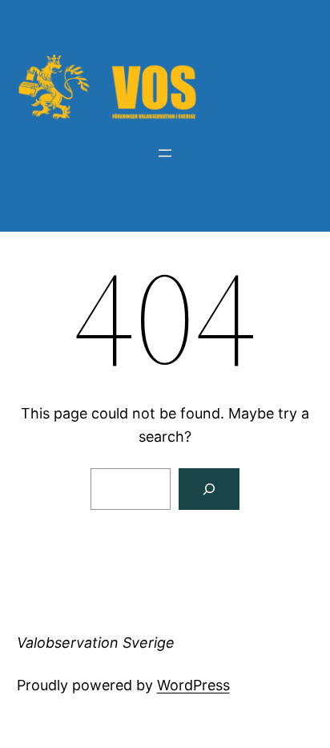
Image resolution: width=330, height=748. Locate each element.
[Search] (209, 489)
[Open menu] (165, 153)
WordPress (193, 685)
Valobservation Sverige (96, 642)
